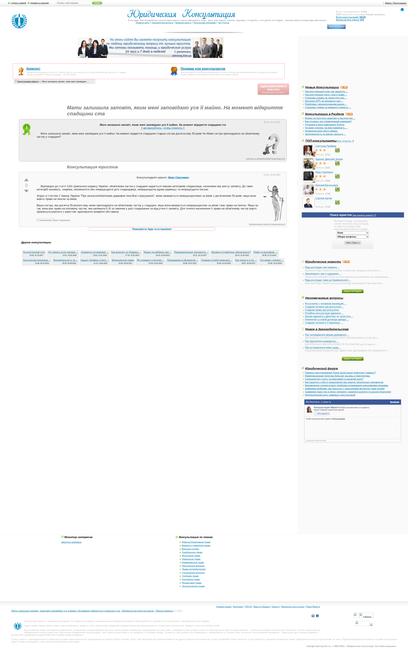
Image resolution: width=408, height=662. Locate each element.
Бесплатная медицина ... (36, 260)
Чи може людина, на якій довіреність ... (326, 127)
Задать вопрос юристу (35, 625)
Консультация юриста (27, 81)
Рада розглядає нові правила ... (322, 267)
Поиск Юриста (313, 607)
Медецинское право (123, 260)
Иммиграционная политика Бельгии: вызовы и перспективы (337, 375)
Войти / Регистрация (395, 3)
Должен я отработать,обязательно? (231, 252)
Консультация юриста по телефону (125, 632)
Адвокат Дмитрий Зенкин (329, 159)
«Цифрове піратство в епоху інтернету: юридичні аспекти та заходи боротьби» (348, 391)
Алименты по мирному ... (94, 252)
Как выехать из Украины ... (126, 252)
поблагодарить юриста (259, 224)
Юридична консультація (292, 607)
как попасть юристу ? (364, 215)
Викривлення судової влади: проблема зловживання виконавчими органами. (346, 385)
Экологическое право (193, 586)
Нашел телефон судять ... (95, 260)
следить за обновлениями (258, 159)
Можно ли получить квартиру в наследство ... (330, 118)
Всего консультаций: (351, 17)
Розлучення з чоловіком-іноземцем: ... (325, 303)
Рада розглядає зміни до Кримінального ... (328, 280)
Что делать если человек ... (63, 252)
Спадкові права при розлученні (322, 310)
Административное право (196, 542)
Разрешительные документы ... (191, 252)
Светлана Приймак (325, 146)
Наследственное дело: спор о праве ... (326, 94)
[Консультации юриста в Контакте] (313, 616)
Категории (238, 607)
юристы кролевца (71, 542)
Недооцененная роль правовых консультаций (330, 395)
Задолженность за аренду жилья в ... (325, 134)
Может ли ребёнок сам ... (157, 252)
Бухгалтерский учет (34, 252)
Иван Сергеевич (324, 172)
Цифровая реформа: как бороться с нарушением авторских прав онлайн (345, 388)
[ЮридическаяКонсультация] (182, 15)
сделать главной (18, 3)
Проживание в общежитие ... (182, 260)
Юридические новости (323, 261)
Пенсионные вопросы (193, 565)
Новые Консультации (322, 87)
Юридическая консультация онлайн (314, 639)
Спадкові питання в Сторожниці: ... (324, 322)
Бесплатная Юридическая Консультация (80, 632)
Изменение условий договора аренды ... (327, 319)
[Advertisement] (326, 63)
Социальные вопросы (193, 572)
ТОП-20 (248, 607)
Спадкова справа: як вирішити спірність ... (328, 107)
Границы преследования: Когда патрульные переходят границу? (340, 372)
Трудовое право (190, 576)
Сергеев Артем (323, 198)
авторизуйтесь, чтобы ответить (163, 128)
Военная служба (190, 549)
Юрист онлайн (121, 639)
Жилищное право (191, 555)
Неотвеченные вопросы (324, 298)
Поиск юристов (341, 215)
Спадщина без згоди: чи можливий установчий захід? (334, 379)
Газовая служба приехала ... (216, 260)
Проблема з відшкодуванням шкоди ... (326, 104)
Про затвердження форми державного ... (327, 334)
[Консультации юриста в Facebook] (317, 616)
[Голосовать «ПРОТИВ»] (26, 191)
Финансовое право (192, 582)
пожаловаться (278, 159)
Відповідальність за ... (65, 260)
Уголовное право (191, 579)
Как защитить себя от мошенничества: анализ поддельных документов (344, 382)
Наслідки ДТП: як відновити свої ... (324, 101)
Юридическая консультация (38, 632)
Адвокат (189, 625)
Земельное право (191, 559)
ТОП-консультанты (321, 140)
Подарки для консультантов (203, 68)
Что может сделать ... (271, 260)
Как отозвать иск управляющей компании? (328, 121)
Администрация (223, 607)
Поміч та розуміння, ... (266, 252)
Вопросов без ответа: (350, 19)
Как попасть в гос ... (246, 260)
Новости (276, 607)
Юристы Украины (261, 607)
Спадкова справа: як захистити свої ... (326, 97)
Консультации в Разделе (324, 114)
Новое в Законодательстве (327, 329)
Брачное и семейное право (196, 545)
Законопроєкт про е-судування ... (323, 273)
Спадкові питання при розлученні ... (324, 306)
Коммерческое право (193, 562)
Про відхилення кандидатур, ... (322, 341)
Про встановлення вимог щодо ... (323, 347)
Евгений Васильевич (326, 185)
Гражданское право (192, 552)
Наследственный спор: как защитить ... (326, 91)
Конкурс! (33, 68)
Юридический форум (321, 368)
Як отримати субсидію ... (150, 260)
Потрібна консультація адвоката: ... (324, 313)
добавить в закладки (39, 3)
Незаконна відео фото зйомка (321, 131)
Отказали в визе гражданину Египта (324, 124)
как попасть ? (345, 141)
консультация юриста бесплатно (71, 639)
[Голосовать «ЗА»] (26, 179)
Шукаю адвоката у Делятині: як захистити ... (329, 316)
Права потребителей (194, 569)
